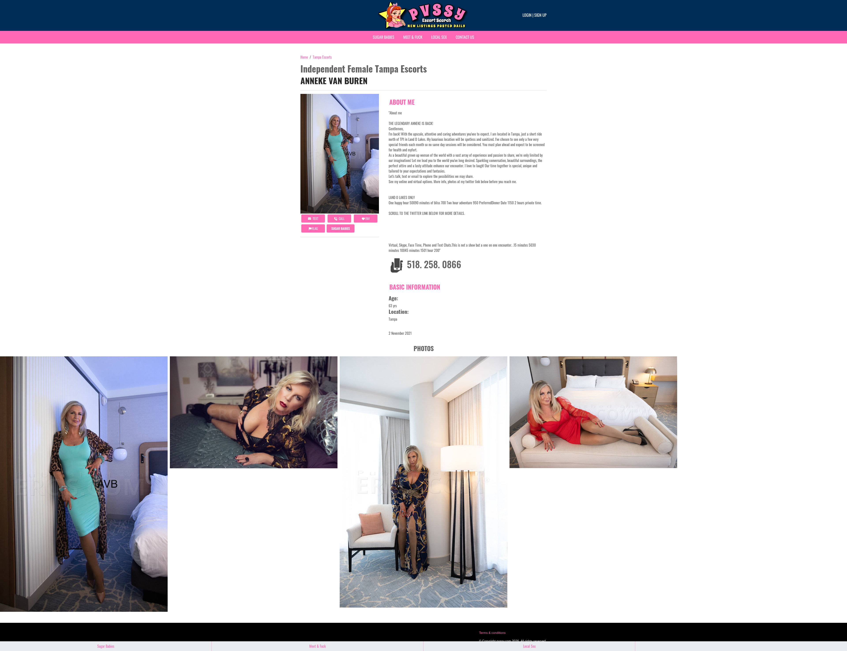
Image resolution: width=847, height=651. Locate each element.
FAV (367, 218)
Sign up (540, 15)
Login (527, 15)
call (341, 218)
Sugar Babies (383, 37)
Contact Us (465, 37)
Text (315, 218)
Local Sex (439, 37)
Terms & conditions (492, 632)
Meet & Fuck (412, 37)
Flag (314, 228)
